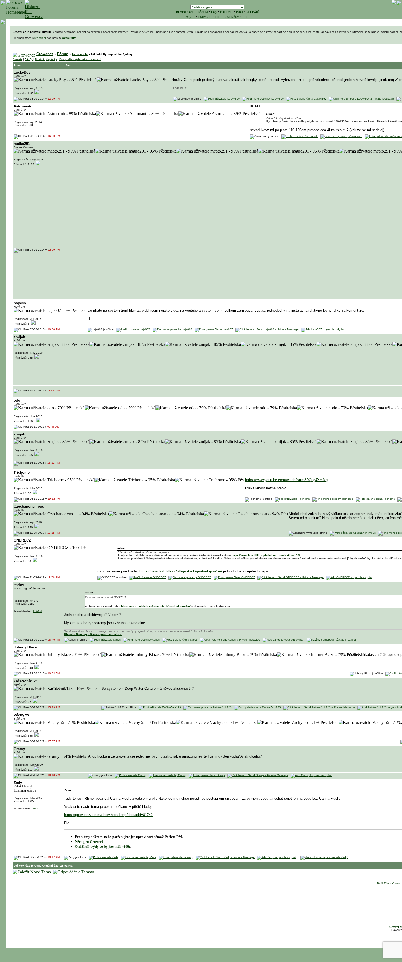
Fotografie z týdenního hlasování (80, 59)
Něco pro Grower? (89, 842)
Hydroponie (80, 54)
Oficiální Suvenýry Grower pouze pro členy (93, 634)
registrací (40, 37)
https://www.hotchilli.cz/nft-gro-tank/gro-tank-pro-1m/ (180, 571)
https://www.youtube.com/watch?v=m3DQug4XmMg (286, 480)
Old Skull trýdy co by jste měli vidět (102, 846)
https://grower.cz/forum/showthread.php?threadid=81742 (108, 815)
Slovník (17, 59)
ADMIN (37, 611)
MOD (36, 808)
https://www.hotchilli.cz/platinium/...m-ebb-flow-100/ (266, 555)
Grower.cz (44, 54)
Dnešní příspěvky (46, 59)
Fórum (62, 54)
